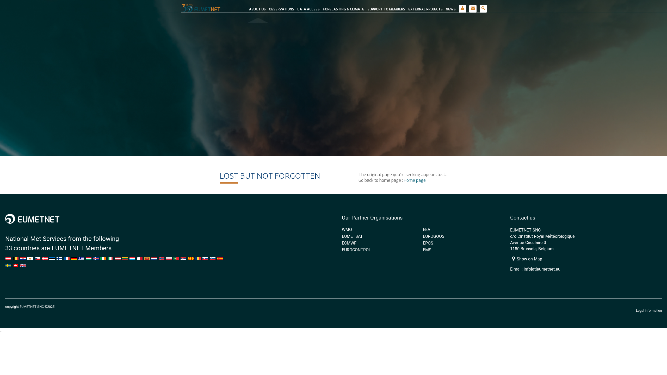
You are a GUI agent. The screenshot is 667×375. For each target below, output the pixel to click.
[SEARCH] (483, 6)
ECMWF (349, 243)
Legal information (649, 310)
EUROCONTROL (356, 249)
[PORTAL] (462, 6)
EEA (426, 229)
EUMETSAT (352, 236)
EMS (427, 249)
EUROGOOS (433, 236)
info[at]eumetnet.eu (542, 269)
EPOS (428, 243)
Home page (415, 180)
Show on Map (529, 259)
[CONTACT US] (473, 6)
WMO (347, 229)
